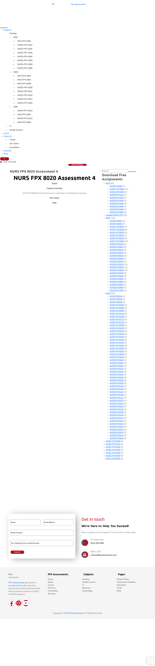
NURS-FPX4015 (113, 444)
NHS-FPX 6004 (24, 80)
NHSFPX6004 (116, 299)
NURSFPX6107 (117, 392)
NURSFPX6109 (117, 395)
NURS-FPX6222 (117, 328)
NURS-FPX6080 (117, 308)
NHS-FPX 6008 (24, 84)
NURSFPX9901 (117, 279)
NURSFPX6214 (117, 406)
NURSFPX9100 (117, 276)
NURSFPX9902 (117, 282)
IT (10, 126)
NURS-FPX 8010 (24, 111)
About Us (8, 136)
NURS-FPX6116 (117, 322)
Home (6, 133)
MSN (16, 72)
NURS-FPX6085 (117, 311)
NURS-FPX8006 (117, 230)
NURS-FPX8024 (117, 238)
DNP (16, 107)
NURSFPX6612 (117, 430)
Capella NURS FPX (114, 215)
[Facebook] (11, 603)
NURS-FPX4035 (113, 450)
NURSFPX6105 (117, 389)
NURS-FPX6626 (117, 357)
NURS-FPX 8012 (24, 118)
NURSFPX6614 (117, 432)
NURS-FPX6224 (117, 331)
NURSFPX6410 (117, 415)
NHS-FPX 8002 (24, 115)
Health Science (16, 130)
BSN (16, 37)
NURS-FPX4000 (117, 189)
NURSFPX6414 (117, 421)
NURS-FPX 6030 (24, 87)
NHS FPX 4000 (24, 41)
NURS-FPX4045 (113, 453)
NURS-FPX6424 (117, 343)
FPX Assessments (16, 583)
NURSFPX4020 (117, 198)
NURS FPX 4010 (24, 45)
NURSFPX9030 (117, 270)
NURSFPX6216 (117, 409)
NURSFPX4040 (117, 204)
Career (13, 140)
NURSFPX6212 (117, 403)
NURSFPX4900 (117, 212)
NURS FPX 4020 (24, 49)
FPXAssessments (76, 613)
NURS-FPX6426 (117, 346)
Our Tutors (14, 143)
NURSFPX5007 (117, 366)
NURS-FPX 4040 (24, 57)
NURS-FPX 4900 (24, 68)
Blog (6, 154)
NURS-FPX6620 (117, 348)
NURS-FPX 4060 (24, 64)
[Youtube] (26, 603)
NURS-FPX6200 (117, 325)
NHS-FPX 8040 (24, 122)
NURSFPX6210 (117, 401)
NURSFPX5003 (117, 360)
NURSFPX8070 (117, 261)
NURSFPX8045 (117, 259)
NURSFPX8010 (117, 244)
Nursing (13, 33)
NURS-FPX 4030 (24, 53)
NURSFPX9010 (117, 264)
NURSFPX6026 (117, 380)
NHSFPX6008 (116, 302)
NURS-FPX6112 (117, 319)
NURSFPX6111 (116, 398)
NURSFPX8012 (117, 247)
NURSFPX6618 (117, 438)
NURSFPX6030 (117, 383)
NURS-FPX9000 (117, 241)
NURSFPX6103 (117, 386)
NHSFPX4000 (116, 186)
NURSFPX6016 (117, 372)
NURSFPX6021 (117, 375)
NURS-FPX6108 (117, 317)
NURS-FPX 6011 (24, 91)
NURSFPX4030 (117, 201)
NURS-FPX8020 (117, 232)
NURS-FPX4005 (113, 441)
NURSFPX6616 (117, 435)
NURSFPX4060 (117, 209)
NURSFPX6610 (117, 427)
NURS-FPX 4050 (24, 60)
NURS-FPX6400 (117, 337)
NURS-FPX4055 (113, 456)
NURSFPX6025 (117, 377)
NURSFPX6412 (117, 418)
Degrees (7, 30)
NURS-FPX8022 (117, 235)
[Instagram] (19, 603)
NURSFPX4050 (117, 206)
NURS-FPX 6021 (24, 99)
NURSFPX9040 (117, 273)
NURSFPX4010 (117, 195)
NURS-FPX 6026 (24, 103)
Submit (11, 501)
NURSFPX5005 (117, 363)
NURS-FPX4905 (117, 192)
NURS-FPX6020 (117, 305)
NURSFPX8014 (117, 250)
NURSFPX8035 (117, 256)
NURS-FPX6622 (117, 351)
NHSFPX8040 (116, 224)
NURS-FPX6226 (117, 334)
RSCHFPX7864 (117, 290)
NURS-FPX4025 (113, 447)
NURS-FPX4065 (113, 459)
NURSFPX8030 (117, 253)
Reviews (7, 151)
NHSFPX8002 (116, 221)
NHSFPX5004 (116, 296)
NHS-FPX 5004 (24, 76)
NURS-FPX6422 (117, 340)
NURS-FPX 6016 (24, 95)
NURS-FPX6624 (117, 354)
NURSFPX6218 (117, 412)
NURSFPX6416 (117, 424)
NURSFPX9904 (117, 288)
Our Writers (14, 147)
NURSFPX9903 (117, 285)
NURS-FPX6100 (117, 314)
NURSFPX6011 (117, 369)
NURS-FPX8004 (117, 227)
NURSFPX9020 (117, 267)
